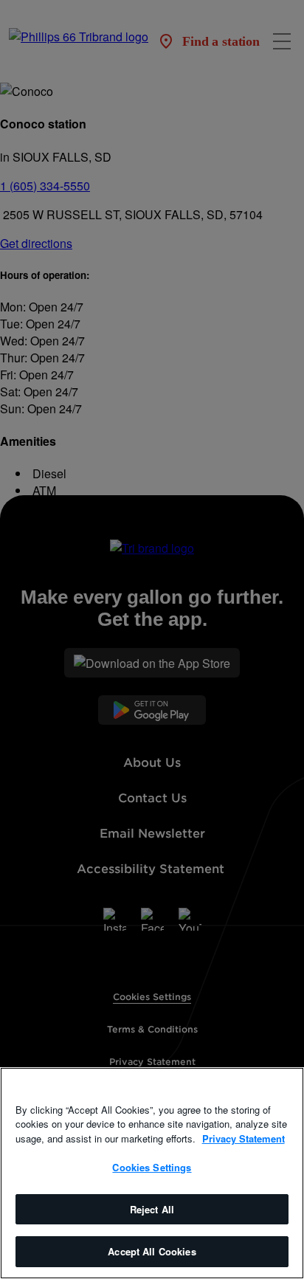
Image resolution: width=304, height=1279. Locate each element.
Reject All (152, 1209)
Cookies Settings (151, 1167)
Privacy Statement (243, 1138)
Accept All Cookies (152, 1251)
